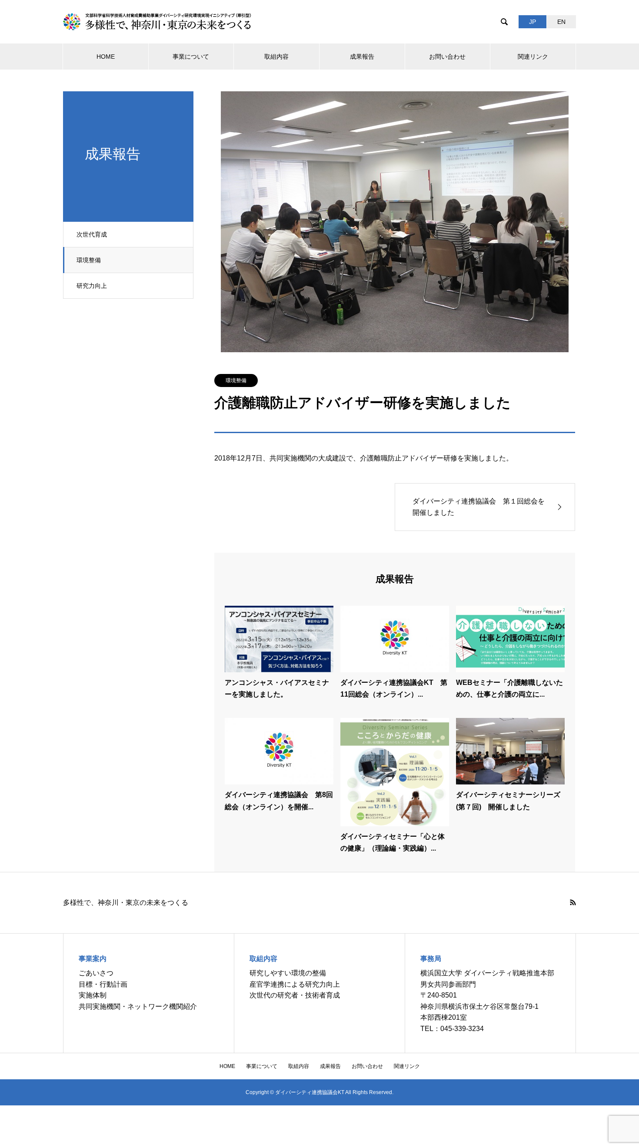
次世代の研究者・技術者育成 (295, 995)
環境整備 (89, 260)
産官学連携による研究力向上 (295, 984)
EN (561, 21)
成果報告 (362, 56)
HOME (106, 56)
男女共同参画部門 (448, 984)
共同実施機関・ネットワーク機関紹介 (138, 1006)
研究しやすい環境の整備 (288, 973)
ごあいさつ (96, 973)
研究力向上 (92, 285)
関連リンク (533, 56)
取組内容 (276, 56)
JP (532, 21)
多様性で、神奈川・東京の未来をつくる (125, 902)
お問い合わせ (447, 56)
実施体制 (92, 995)
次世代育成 (92, 234)
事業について (191, 56)
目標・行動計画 (103, 984)
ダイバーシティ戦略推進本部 (509, 973)
